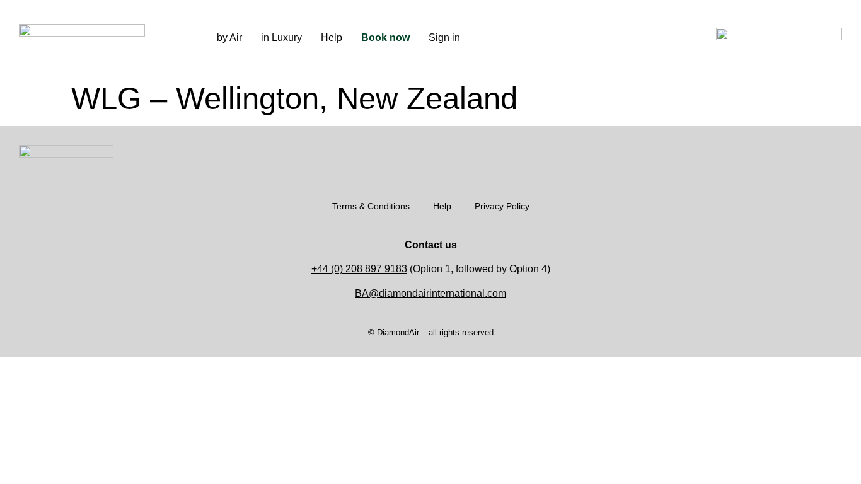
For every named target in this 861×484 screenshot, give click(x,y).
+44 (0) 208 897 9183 (359, 268)
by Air (229, 37)
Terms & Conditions (371, 206)
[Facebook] (588, 36)
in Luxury (281, 37)
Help (331, 37)
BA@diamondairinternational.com (430, 293)
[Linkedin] (628, 36)
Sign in (444, 37)
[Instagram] (547, 36)
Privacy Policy (502, 206)
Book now (385, 37)
